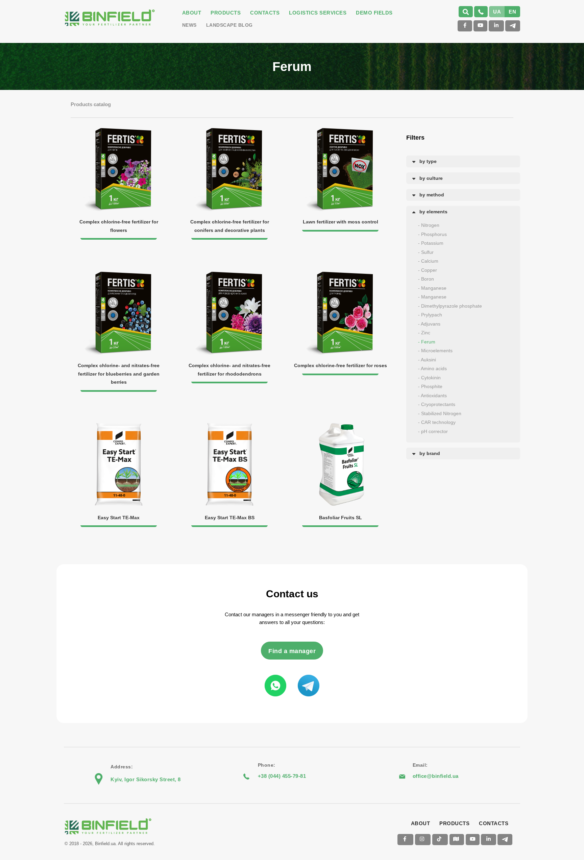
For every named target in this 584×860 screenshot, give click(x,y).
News (189, 25)
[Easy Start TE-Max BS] (230, 426)
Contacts (264, 13)
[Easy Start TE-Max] (119, 426)
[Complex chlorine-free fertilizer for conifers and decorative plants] (230, 131)
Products (226, 13)
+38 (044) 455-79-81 (282, 776)
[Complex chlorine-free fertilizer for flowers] (119, 131)
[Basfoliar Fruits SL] (340, 426)
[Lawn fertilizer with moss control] (340, 131)
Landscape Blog (229, 25)
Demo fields (374, 13)
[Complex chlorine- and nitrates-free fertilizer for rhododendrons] (230, 274)
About (191, 13)
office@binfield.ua (436, 776)
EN (512, 12)
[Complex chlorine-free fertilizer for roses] (340, 274)
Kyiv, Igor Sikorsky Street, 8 (146, 779)
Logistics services (317, 13)
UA (497, 12)
